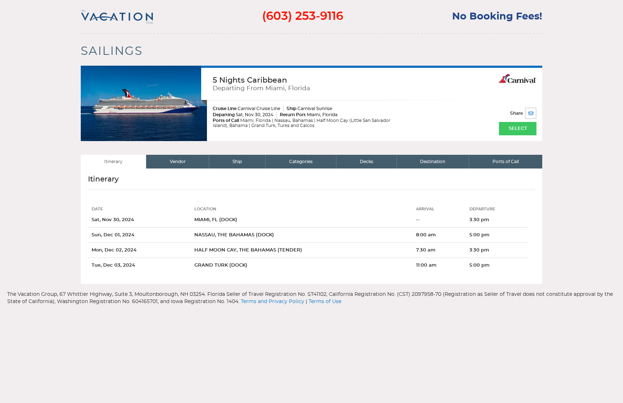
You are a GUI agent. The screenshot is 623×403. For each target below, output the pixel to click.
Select (518, 128)
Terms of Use (325, 301)
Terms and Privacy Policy (272, 301)
